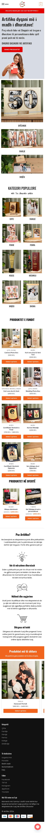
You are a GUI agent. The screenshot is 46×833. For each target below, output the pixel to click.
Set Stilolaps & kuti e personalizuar (33, 510)
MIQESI (11, 306)
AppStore (5, 789)
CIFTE (12, 218)
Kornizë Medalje (33, 428)
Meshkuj (13, 389)
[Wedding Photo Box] (33, 377)
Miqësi (22, 176)
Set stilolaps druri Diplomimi (33, 467)
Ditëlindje (22, 125)
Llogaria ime (7, 757)
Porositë (5, 760)
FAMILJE (33, 218)
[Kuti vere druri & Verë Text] (33, 338)
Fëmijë (4, 734)
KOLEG (11, 275)
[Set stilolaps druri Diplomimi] (33, 452)
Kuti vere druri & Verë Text (33, 354)
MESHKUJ (32, 275)
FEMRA (32, 245)
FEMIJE (11, 245)
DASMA (32, 306)
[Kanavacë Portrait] (20, 680)
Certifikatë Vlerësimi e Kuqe (11, 429)
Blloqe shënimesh (11, 509)
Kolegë (11, 507)
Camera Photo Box (11, 353)
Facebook (6, 779)
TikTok (4, 782)
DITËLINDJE (5, 389)
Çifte (8, 350)
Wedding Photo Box (33, 391)
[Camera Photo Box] (11, 338)
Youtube (5, 792)
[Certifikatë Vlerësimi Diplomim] (11, 452)
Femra (4, 737)
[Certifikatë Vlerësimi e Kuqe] (11, 413)
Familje (22, 151)
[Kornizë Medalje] (33, 413)
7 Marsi (33, 507)
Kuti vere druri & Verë (11, 391)
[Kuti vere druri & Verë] (11, 377)
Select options (11, 362)
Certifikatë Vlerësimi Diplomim (11, 467)
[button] (40, 4)
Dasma (13, 350)
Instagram (6, 786)
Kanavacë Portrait (20, 704)
